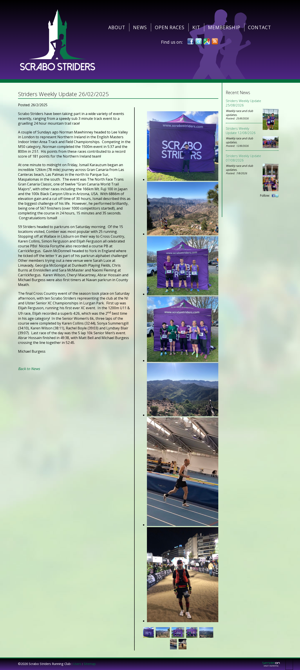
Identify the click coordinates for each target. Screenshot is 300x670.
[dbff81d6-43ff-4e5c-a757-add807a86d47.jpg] (182, 524)
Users (77, 664)
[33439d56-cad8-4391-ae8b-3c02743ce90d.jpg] (182, 234)
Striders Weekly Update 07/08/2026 (243, 158)
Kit (196, 27)
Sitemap (90, 664)
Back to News (29, 368)
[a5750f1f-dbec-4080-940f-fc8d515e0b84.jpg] (182, 360)
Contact (259, 27)
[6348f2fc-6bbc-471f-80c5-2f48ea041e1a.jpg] (182, 294)
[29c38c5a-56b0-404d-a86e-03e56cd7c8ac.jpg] (182, 179)
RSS (214, 41)
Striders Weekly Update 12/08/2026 (241, 130)
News (140, 27)
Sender (271, 664)
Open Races (170, 27)
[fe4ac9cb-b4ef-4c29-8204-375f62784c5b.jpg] (182, 620)
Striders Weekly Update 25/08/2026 (243, 103)
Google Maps (206, 41)
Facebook (190, 41)
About (116, 27)
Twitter (198, 41)
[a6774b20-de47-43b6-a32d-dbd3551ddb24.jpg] (182, 415)
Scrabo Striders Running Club (57, 39)
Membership (224, 27)
